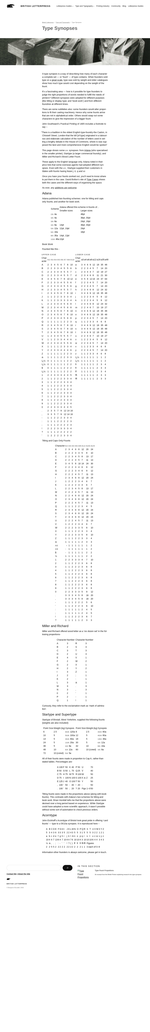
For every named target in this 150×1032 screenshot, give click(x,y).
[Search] (67, 868)
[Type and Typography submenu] (93, 6)
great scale (57, 80)
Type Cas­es (92, 179)
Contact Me (11, 874)
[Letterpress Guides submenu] (72, 6)
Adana (87, 150)
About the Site (24, 874)
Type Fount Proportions (104, 870)
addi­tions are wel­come (66, 187)
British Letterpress (36, 6)
